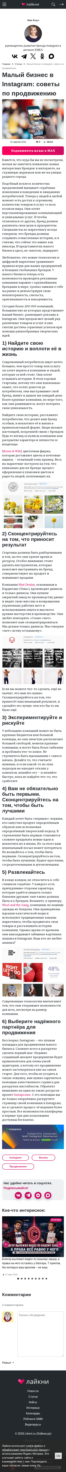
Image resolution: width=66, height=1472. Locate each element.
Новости (33, 1391)
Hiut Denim (26, 584)
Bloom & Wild (12, 451)
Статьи (33, 1396)
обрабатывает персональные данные (25, 1449)
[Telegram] (24, 56)
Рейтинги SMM (33, 1418)
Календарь (33, 1413)
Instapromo (22, 1094)
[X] (33, 56)
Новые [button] (7, 1362)
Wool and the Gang (15, 905)
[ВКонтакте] (15, 56)
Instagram (15, 1157)
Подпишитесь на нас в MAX (33, 150)
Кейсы (33, 1402)
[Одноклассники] (42, 56)
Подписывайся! (16, 1188)
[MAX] (51, 56)
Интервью (33, 1407)
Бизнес (43, 1157)
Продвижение (18, 1166)
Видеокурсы (33, 1424)
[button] (18, 1279)
